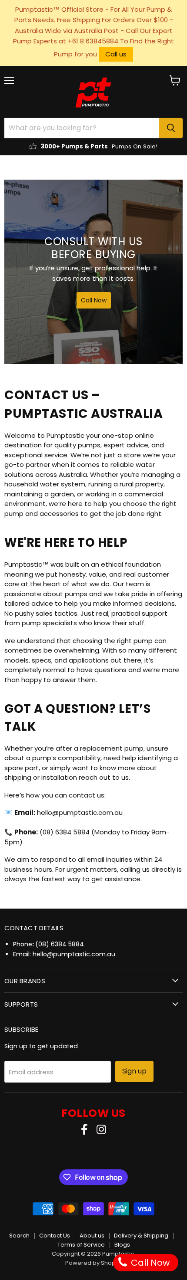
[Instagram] (101, 1130)
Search (19, 1235)
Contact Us (54, 1235)
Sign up (134, 1071)
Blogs (122, 1245)
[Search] (171, 128)
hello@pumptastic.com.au (74, 954)
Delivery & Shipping (141, 1235)
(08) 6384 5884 (59, 944)
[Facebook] (84, 1130)
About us (92, 1235)
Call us (116, 54)
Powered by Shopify (93, 1263)
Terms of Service (81, 1245)
